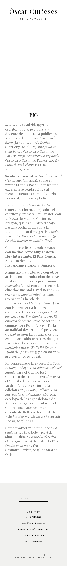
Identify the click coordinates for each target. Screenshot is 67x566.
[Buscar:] (33, 498)
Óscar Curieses (33, 11)
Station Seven (43, 557)
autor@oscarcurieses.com (33, 522)
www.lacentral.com (33, 541)
